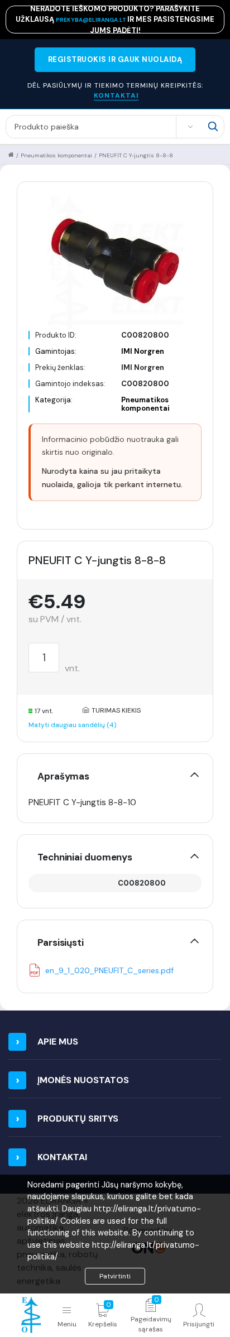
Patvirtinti (115, 1276)
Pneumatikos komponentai (56, 155)
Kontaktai (62, 1157)
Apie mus (57, 1041)
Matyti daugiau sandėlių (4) (72, 724)
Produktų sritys (77, 1118)
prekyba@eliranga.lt (91, 19)
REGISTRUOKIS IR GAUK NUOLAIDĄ (115, 59)
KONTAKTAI (116, 95)
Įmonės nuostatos (83, 1080)
